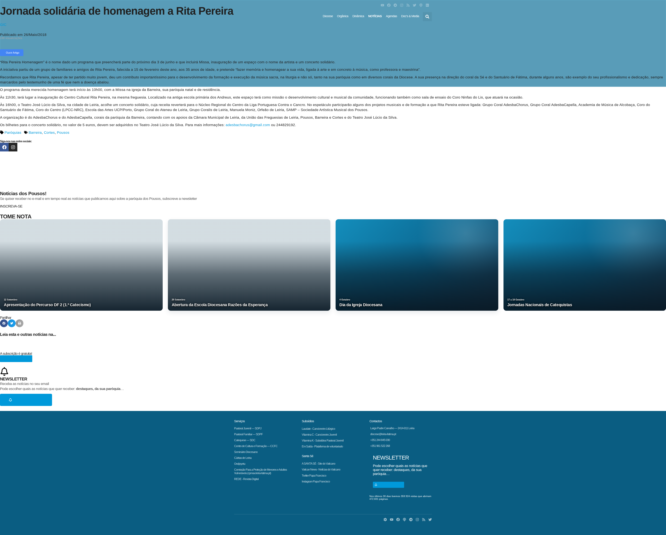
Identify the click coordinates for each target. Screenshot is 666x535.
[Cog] (385, 519)
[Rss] (408, 5)
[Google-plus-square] (427, 5)
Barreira (35, 132)
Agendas (391, 16)
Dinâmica (358, 16)
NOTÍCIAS (375, 16)
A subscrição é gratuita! (16, 353)
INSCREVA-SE (11, 206)
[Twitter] (414, 5)
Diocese (328, 16)
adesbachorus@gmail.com (248, 125)
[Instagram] (401, 5)
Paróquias (13, 132)
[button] (427, 16)
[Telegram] (395, 5)
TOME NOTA (15, 216)
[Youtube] (382, 5)
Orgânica (342, 16)
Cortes (49, 132)
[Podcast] (421, 5)
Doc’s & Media (410, 16)
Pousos (63, 132)
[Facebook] (389, 5)
